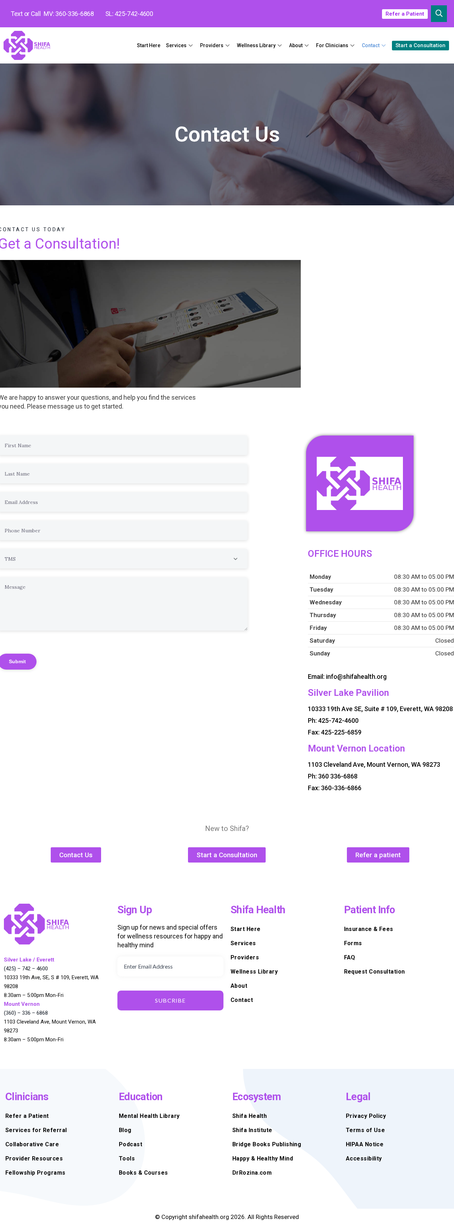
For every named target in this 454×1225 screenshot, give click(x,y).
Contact (371, 45)
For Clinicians (332, 45)
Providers (211, 45)
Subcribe (170, 1000)
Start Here (148, 45)
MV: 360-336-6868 (69, 13)
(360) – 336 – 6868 (26, 1013)
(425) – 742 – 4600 (26, 968)
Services (176, 45)
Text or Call (25, 13)
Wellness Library (256, 45)
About (296, 45)
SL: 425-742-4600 (129, 13)
